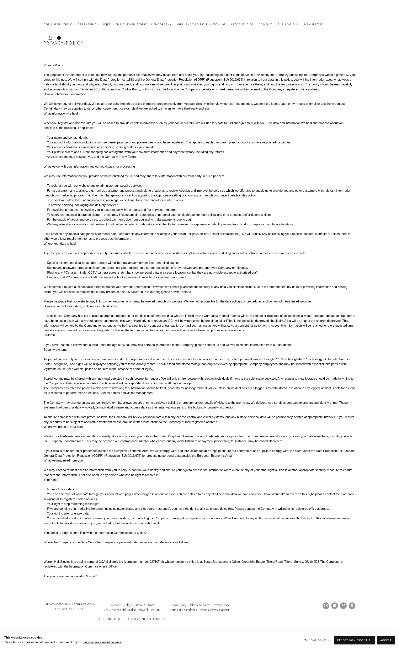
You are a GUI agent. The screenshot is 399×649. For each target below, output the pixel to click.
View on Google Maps (352, 605)
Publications (288, 24)
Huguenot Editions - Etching (201, 24)
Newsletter (313, 24)
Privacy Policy (221, 605)
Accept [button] (386, 640)
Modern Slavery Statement (215, 609)
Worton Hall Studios (48, 10)
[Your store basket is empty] (50, 38)
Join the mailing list (334, 605)
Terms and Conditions (184, 609)
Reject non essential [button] (354, 640)
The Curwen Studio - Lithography (144, 24)
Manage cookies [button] (317, 640)
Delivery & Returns (200, 605)
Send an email (343, 605)
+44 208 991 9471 (69, 609)
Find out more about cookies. (102, 642)
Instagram (59, 38)
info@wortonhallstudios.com (69, 604)
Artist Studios (242, 24)
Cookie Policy (178, 605)
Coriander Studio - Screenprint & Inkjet (77, 24)
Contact (266, 24)
